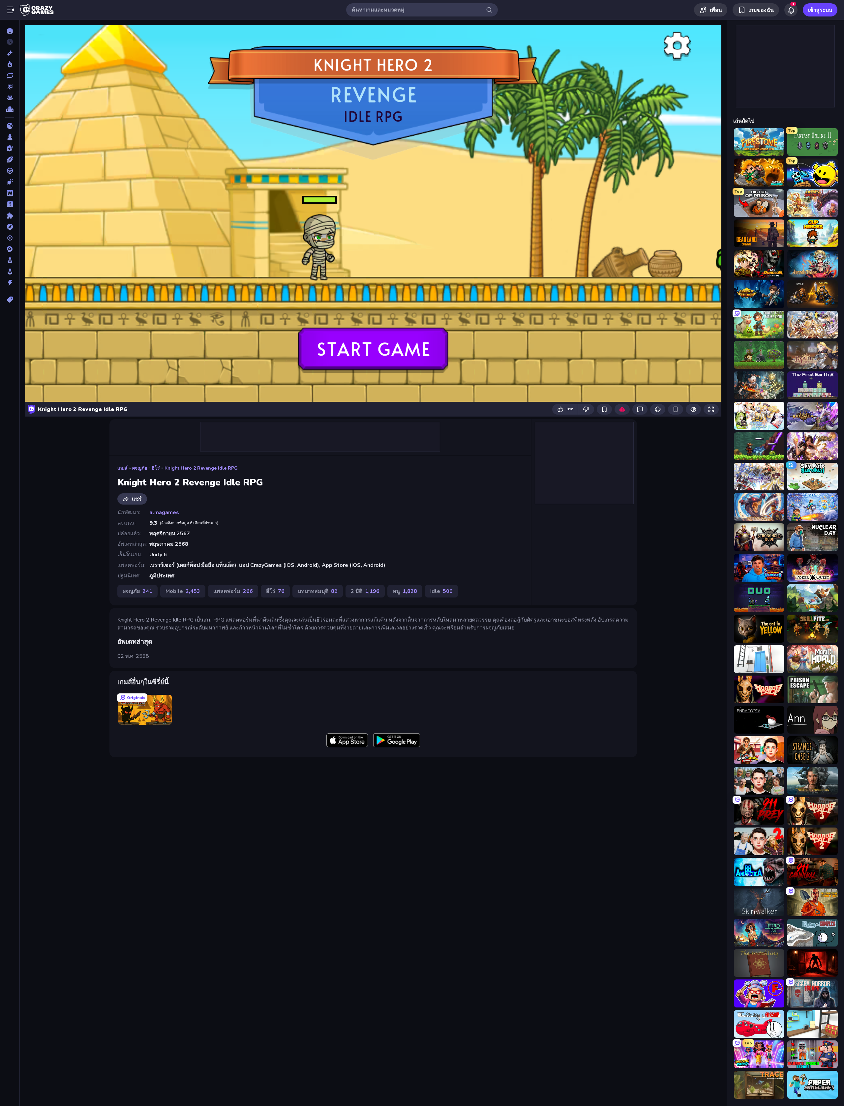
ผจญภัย (139, 468)
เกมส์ (122, 468)
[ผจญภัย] (9, 226)
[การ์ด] (9, 148)
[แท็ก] (9, 299)
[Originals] (9, 86)
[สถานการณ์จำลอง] (9, 260)
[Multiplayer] (9, 97)
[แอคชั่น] (9, 282)
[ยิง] (9, 238)
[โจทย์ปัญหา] (9, 204)
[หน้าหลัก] (9, 30)
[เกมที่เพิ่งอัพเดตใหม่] (9, 75)
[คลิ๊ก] (9, 182)
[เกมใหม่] (9, 53)
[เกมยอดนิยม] (9, 64)
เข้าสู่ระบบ (820, 10)
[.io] (9, 125)
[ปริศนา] (9, 215)
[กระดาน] (9, 137)
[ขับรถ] (9, 170)
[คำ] (9, 193)
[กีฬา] (9, 159)
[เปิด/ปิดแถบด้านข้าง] (10, 10)
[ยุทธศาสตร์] (9, 249)
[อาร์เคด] (9, 271)
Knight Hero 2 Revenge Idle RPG (201, 468)
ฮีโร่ (156, 468)
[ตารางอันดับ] (9, 109)
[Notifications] (791, 9)
